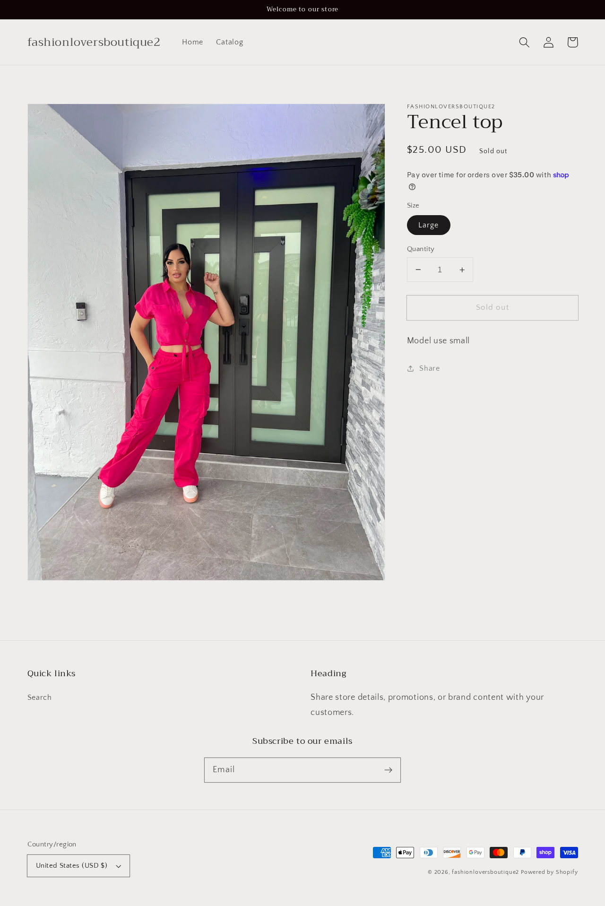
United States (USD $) (72, 866)
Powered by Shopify (549, 872)
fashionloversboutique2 (485, 872)
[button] (525, 42)
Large (428, 225)
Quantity (421, 249)
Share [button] (429, 368)
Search (39, 697)
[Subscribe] (388, 770)
